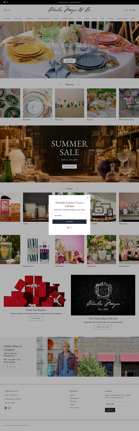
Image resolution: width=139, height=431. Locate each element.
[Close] (88, 197)
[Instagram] (71, 227)
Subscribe (69, 222)
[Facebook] (68, 227)
